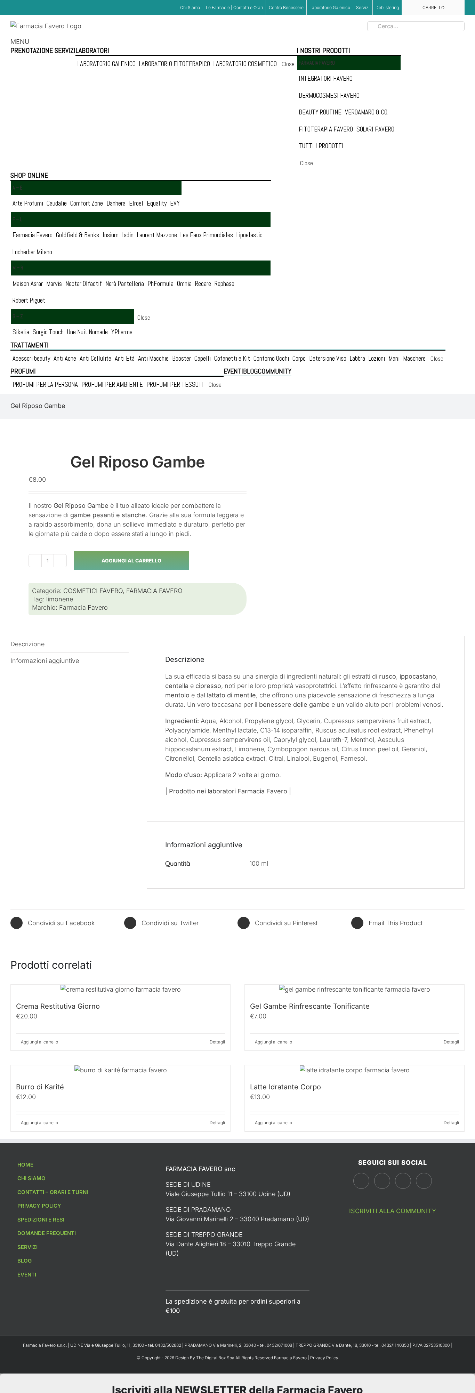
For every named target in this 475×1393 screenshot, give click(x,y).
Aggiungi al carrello (131, 560)
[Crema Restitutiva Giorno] (120, 989)
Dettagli (217, 1041)
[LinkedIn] (424, 1181)
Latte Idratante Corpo (285, 1087)
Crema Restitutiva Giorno (58, 1006)
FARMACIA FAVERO (154, 590)
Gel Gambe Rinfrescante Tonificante (310, 1006)
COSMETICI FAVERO (93, 590)
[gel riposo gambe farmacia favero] (119, 423)
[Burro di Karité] (120, 1070)
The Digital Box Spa (215, 1357)
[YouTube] (403, 1181)
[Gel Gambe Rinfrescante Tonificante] (354, 989)
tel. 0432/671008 (276, 1345)
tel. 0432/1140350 (392, 1345)
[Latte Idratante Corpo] (354, 1070)
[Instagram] (382, 1181)
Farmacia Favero (83, 607)
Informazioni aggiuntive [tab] (44, 660)
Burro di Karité (40, 1087)
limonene (59, 599)
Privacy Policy (324, 1357)
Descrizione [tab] (27, 644)
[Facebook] (361, 1181)
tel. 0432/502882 (165, 1345)
